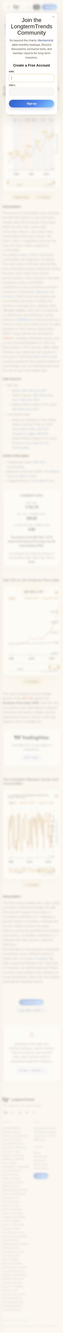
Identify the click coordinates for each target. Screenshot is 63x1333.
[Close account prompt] (53, 17)
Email (12, 85)
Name (11, 71)
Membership (45, 40)
